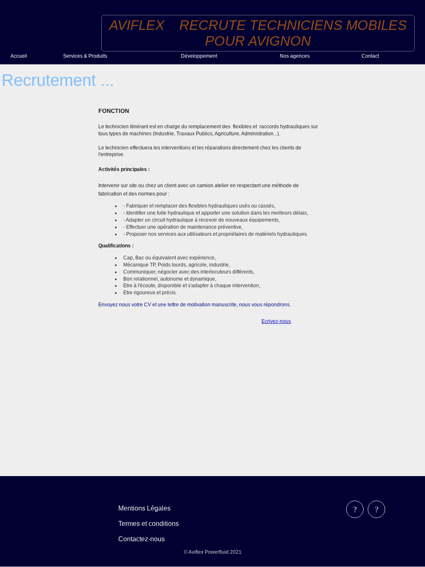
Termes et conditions (148, 523)
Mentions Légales (144, 508)
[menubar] (154, 524)
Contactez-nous (141, 539)
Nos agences (295, 56)
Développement (199, 56)
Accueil (18, 56)
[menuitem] (33, 56)
